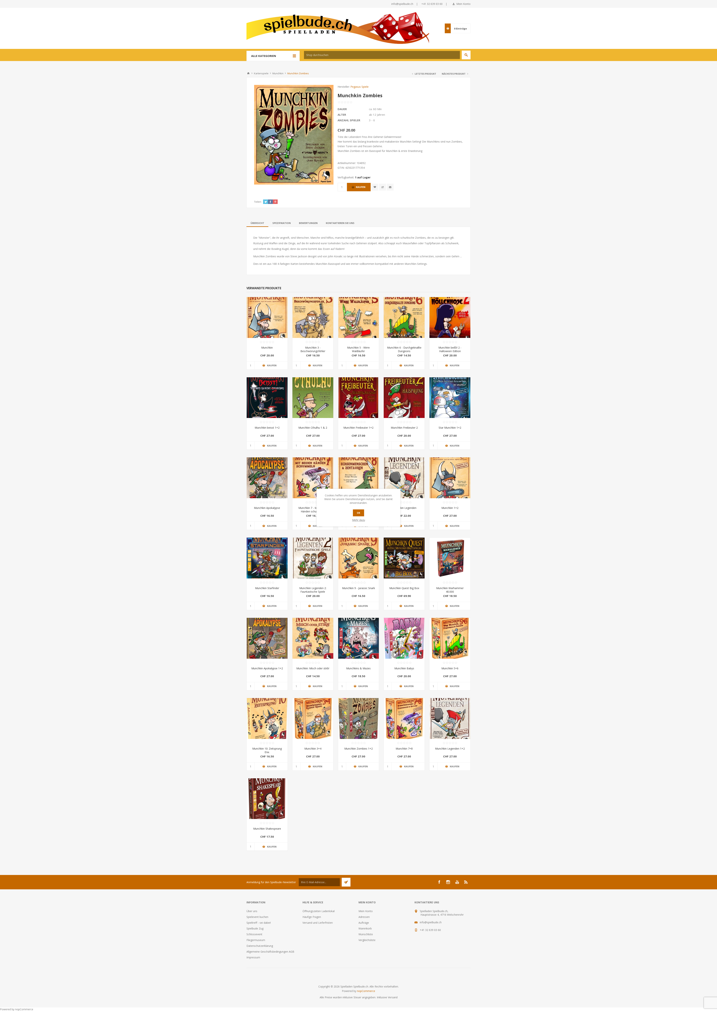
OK (358, 512)
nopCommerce (366, 991)
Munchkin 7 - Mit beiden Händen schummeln (312, 509)
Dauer (342, 109)
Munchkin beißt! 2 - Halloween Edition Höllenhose (449, 351)
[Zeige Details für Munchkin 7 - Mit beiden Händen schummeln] (312, 477)
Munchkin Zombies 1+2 (358, 748)
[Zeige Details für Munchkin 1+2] (449, 477)
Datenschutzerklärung (259, 946)
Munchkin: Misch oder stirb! (312, 668)
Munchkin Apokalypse (267, 508)
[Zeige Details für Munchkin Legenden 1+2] (449, 718)
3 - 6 (372, 120)
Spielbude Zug (254, 928)
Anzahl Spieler (349, 120)
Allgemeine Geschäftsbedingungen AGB (270, 951)
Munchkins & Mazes (358, 668)
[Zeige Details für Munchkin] (267, 317)
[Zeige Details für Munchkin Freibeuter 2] (404, 397)
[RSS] (466, 882)
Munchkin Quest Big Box (404, 588)
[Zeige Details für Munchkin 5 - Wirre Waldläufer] (358, 317)
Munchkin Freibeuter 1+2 (358, 427)
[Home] (248, 73)
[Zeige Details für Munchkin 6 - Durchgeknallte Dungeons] (404, 317)
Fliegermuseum (255, 940)
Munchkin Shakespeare (267, 828)
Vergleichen (382, 187)
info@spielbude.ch (402, 4)
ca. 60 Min (375, 109)
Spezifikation (281, 223)
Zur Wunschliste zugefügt (374, 187)
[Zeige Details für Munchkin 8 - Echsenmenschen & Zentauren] (358, 477)
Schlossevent (254, 934)
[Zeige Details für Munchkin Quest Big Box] (404, 558)
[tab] (257, 223)
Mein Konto (463, 4)
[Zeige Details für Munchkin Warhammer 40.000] (449, 558)
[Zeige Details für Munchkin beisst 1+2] (267, 397)
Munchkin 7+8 (404, 748)
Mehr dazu (358, 520)
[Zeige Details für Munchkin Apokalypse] (267, 477)
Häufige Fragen (311, 917)
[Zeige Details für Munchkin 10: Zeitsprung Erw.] (267, 718)
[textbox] (382, 55)
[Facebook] (439, 882)
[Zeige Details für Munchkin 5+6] (449, 638)
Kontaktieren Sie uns (340, 223)
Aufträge (363, 922)
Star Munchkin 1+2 (450, 427)
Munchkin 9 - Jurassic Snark (358, 588)
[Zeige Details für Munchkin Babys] (404, 638)
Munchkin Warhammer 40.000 (450, 589)
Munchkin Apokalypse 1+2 (267, 668)
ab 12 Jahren (377, 114)
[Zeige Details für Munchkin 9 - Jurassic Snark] (358, 558)
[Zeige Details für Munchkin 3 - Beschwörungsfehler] (312, 317)
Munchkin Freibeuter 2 (404, 427)
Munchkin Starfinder (267, 588)
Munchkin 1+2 (449, 508)
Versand (393, 997)
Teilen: (258, 201)
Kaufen (360, 187)
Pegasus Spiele (359, 86)
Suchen (466, 55)
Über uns (251, 911)
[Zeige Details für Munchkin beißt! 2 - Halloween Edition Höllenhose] (449, 317)
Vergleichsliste (366, 940)
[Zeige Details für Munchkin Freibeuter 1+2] (358, 397)
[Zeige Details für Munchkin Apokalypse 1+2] (267, 638)
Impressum (253, 957)
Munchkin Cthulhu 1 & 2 (312, 427)
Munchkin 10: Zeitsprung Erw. (267, 750)
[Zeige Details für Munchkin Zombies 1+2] (358, 718)
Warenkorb (365, 928)
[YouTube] (457, 882)
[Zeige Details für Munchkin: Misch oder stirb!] (312, 638)
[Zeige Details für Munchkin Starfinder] (267, 558)
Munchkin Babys (404, 668)
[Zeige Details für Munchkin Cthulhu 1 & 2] (312, 397)
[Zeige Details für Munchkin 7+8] (404, 718)
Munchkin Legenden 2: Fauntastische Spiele (312, 589)
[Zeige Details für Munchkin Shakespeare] (267, 798)
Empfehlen (390, 187)
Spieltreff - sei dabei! (258, 922)
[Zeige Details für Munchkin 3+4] (312, 718)
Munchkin (267, 347)
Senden (346, 882)
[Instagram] (448, 882)
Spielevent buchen (257, 917)
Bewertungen (308, 223)
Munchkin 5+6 (449, 668)
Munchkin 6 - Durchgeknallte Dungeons (404, 349)
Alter (342, 114)
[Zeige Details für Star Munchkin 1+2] (449, 397)
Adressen (364, 917)
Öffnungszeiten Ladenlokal (318, 911)
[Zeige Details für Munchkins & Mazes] (358, 638)
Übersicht (257, 223)
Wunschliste (365, 934)
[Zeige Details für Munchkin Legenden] (404, 477)
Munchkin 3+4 (312, 748)
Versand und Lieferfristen (317, 922)
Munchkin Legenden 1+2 (450, 748)
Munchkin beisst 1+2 (267, 427)
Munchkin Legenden (404, 508)
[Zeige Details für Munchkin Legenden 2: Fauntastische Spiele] (312, 558)
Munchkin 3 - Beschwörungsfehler (312, 349)
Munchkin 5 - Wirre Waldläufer (358, 349)
